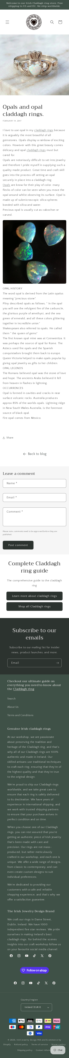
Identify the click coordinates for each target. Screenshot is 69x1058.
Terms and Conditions (20, 715)
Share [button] (9, 437)
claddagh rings (43, 130)
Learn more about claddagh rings (34, 596)
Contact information (45, 1050)
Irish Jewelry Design (27, 1040)
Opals (6, 185)
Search (11, 698)
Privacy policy (59, 1044)
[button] (7, 22)
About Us (13, 707)
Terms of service (39, 1044)
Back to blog (37, 454)
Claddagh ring (23, 689)
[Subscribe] (57, 663)
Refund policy (21, 1044)
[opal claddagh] (34, 283)
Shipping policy (25, 1050)
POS (39, 1040)
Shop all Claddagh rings (34, 606)
